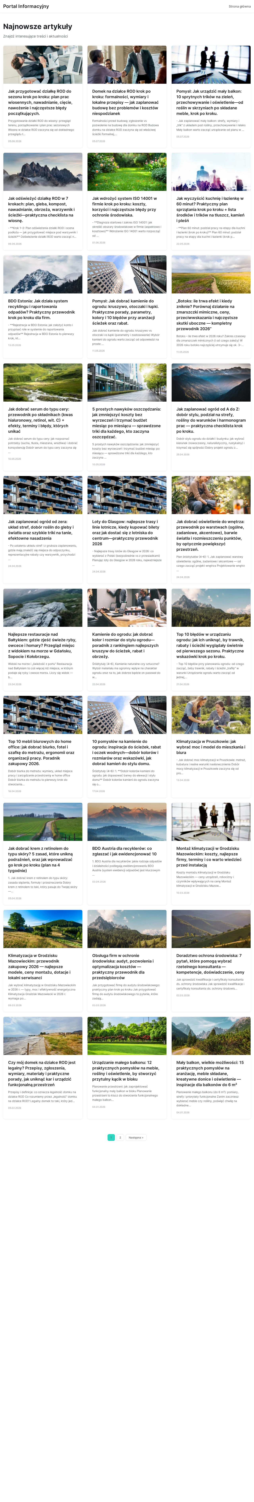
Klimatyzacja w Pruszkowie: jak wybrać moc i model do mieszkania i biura (210, 747)
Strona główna (240, 6)
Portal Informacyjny (26, 6)
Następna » (136, 1137)
